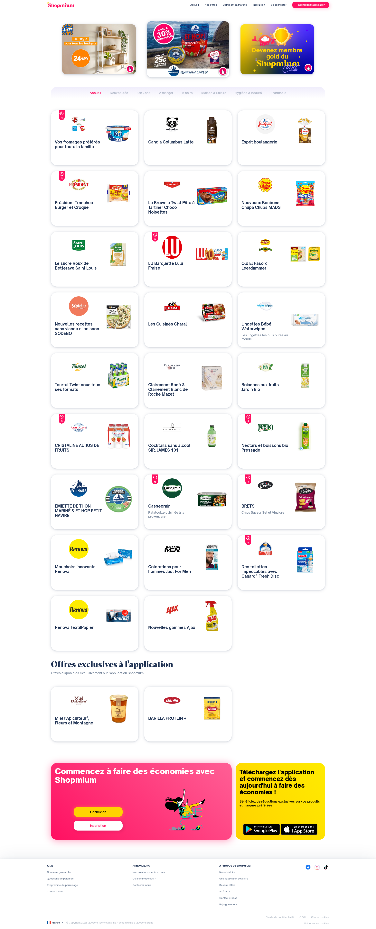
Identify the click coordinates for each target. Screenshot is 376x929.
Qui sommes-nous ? (144, 878)
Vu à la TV (224, 891)
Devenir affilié (227, 885)
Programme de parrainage (62, 885)
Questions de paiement (60, 878)
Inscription (259, 4)
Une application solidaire (233, 878)
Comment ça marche (235, 4)
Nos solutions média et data (149, 872)
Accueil (194, 4)
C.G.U (302, 917)
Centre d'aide (55, 891)
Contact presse (228, 898)
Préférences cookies (316, 923)
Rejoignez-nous (228, 904)
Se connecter (279, 4)
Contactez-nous (142, 885)
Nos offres (211, 4)
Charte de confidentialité (280, 917)
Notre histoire (227, 872)
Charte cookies (320, 917)
